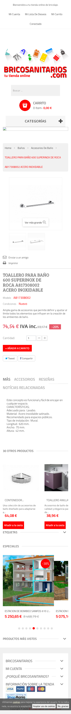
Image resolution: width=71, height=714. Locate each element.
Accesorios (24, 379)
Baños (21, 148)
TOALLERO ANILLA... (58, 500)
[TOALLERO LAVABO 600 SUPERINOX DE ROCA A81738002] (17, 241)
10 (52, 628)
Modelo (7, 297)
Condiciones (9, 304)
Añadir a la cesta (13, 525)
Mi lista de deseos (35, 14)
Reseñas (46, 379)
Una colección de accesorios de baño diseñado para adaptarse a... (19, 508)
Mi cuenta (14, 14)
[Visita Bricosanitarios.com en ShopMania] (16, 696)
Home (8, 148)
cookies (16, 702)
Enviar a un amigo (18, 257)
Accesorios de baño (42, 148)
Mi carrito (56, 14)
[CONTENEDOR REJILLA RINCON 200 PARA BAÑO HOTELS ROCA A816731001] (21, 478)
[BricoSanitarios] (35, 62)
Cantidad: (9, 338)
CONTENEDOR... (14, 500)
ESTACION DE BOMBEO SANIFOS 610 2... (27, 611)
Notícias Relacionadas (24, 387)
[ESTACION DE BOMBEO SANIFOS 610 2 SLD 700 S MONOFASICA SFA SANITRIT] (28, 580)
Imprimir (13, 263)
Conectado (35, 24)
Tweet (11, 358)
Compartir (27, 358)
